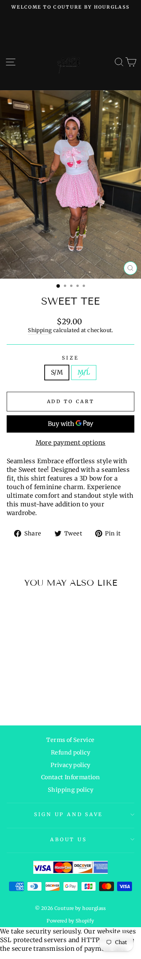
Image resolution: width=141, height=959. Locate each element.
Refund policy (70, 752)
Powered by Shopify (70, 921)
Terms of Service (70, 739)
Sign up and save (68, 814)
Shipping (40, 330)
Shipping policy (70, 789)
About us (68, 839)
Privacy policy (70, 765)
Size (70, 358)
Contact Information (70, 777)
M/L (84, 372)
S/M (57, 372)
